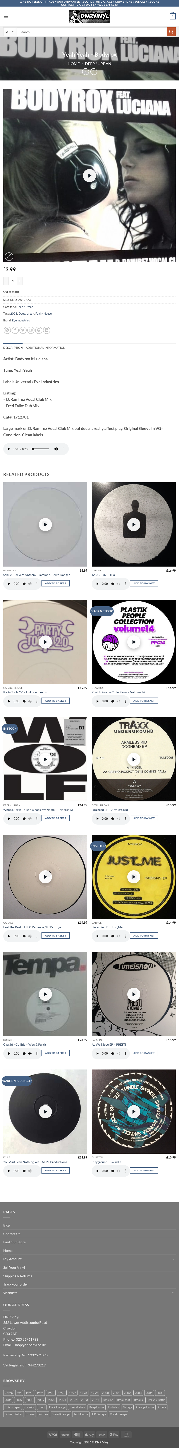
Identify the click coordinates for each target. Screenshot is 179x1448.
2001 (116, 1393)
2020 (51, 1400)
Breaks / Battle (156, 1400)
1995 (50, 1393)
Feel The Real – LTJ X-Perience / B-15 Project (33, 927)
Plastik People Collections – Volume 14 (118, 692)
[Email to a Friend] (30, 330)
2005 (160, 1393)
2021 (62, 1400)
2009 (40, 1400)
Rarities (43, 1414)
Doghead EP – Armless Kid (110, 809)
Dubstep (113, 1407)
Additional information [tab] (45, 347)
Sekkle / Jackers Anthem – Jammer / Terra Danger (36, 575)
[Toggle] (173, 1258)
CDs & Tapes (13, 1407)
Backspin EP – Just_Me (107, 927)
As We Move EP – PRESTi (109, 1044)
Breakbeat (123, 1400)
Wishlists (10, 1293)
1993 (29, 1393)
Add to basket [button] (55, 583)
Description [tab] (13, 347)
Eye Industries (21, 320)
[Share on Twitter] (23, 330)
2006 (13, 313)
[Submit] (171, 31)
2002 (127, 1393)
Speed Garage (61, 1414)
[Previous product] (93, 71)
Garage (127, 1407)
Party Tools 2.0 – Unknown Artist (25, 692)
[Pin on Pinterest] (38, 330)
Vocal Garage (118, 1414)
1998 (83, 1393)
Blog (6, 1225)
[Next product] (85, 71)
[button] (6, 16)
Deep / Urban (98, 63)
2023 (84, 1400)
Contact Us (11, 1234)
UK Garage (99, 1414)
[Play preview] (89, 175)
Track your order (15, 1284)
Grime (162, 1407)
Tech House (81, 1414)
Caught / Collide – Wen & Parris (24, 1044)
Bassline (108, 1400)
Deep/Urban (26, 313)
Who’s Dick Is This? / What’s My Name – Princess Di (38, 809)
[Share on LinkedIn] (46, 330)
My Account (12, 1259)
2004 (149, 1393)
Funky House (43, 313)
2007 (18, 1400)
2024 (95, 1400)
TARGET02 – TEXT (104, 575)
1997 (72, 1393)
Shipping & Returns (17, 1276)
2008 (29, 1400)
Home (74, 63)
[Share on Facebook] (15, 330)
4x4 (19, 1393)
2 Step (9, 1393)
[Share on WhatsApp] (7, 330)
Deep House (96, 1407)
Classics (29, 1407)
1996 (61, 1393)
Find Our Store (14, 1242)
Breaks (138, 1400)
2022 (73, 1400)
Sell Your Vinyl (14, 1267)
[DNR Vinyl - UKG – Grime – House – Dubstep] (89, 16)
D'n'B (41, 1407)
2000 (105, 1393)
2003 (138, 1393)
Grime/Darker (13, 1414)
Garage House (145, 1407)
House (30, 1414)
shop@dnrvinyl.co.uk (30, 1345)
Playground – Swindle (106, 1162)
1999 (94, 1393)
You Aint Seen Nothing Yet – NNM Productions (35, 1162)
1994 (39, 1393)
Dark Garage (57, 1407)
